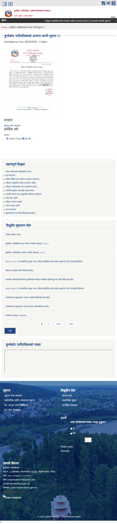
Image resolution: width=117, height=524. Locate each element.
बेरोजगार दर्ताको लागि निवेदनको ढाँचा (19, 270)
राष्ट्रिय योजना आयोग (14, 202)
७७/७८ (7, 134)
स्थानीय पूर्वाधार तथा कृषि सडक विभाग (20, 190)
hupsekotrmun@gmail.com (21, 479)
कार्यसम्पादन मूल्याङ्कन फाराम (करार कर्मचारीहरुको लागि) (27, 306)
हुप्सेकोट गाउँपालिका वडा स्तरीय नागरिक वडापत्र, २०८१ (27, 243)
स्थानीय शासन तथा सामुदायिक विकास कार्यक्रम (23, 194)
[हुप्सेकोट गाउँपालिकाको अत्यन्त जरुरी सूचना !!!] (31, 80)
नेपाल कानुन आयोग (13, 205)
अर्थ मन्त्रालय (11, 209)
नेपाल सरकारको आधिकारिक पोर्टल (18, 171)
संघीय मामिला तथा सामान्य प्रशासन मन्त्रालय (22, 179)
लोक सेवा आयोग (12, 198)
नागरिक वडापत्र (69, 405)
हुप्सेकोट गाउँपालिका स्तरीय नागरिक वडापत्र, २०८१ (25, 252)
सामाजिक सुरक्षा (69, 400)
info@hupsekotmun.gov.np (16, 483)
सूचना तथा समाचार (12, 125)
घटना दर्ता (67, 395)
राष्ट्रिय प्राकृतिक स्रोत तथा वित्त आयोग (21, 183)
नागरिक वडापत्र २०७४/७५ (16, 315)
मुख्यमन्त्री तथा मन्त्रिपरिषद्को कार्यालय (20, 213)
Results (65, 450)
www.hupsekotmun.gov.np (24, 487)
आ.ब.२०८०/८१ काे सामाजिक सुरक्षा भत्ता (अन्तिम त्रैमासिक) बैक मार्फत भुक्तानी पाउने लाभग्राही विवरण (44, 261)
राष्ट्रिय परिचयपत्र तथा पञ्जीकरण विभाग (21, 186)
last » (72, 324)
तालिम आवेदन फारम (13, 234)
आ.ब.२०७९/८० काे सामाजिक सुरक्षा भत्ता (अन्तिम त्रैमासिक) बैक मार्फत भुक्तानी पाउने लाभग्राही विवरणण (45, 288)
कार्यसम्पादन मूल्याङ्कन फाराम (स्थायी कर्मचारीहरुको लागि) (28, 297)
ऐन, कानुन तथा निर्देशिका (16, 405)
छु (73, 428)
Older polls (67, 446)
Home (4, 27)
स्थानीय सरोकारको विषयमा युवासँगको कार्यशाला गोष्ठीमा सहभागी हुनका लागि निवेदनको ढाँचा (39, 279)
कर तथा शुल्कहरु (12, 410)
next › (59, 324)
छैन (74, 433)
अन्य (10, 331)
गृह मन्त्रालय (10, 175)
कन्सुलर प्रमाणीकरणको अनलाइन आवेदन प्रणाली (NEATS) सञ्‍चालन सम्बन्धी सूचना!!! (72, 21)
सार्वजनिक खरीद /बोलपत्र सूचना (19, 400)
